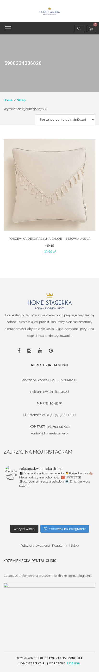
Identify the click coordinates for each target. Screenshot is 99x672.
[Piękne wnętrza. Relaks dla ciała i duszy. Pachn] (72, 494)
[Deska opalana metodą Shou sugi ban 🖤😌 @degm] (27, 513)
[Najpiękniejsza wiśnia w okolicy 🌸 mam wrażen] (27, 519)
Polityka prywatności (35, 545)
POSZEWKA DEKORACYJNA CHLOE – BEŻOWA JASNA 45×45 (49, 242)
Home (8, 100)
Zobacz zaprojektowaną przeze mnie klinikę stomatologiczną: (48, 576)
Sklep (21, 100)
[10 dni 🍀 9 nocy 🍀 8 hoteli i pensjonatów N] (27, 507)
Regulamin (60, 545)
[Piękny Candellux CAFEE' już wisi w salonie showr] (72, 507)
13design (73, 663)
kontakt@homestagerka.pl (49, 433)
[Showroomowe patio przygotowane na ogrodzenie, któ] (72, 501)
